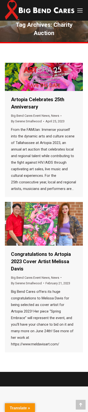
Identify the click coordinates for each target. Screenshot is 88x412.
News (55, 115)
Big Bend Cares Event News (30, 115)
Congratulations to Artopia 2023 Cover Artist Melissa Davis (41, 261)
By (26, 121)
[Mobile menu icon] (80, 10)
